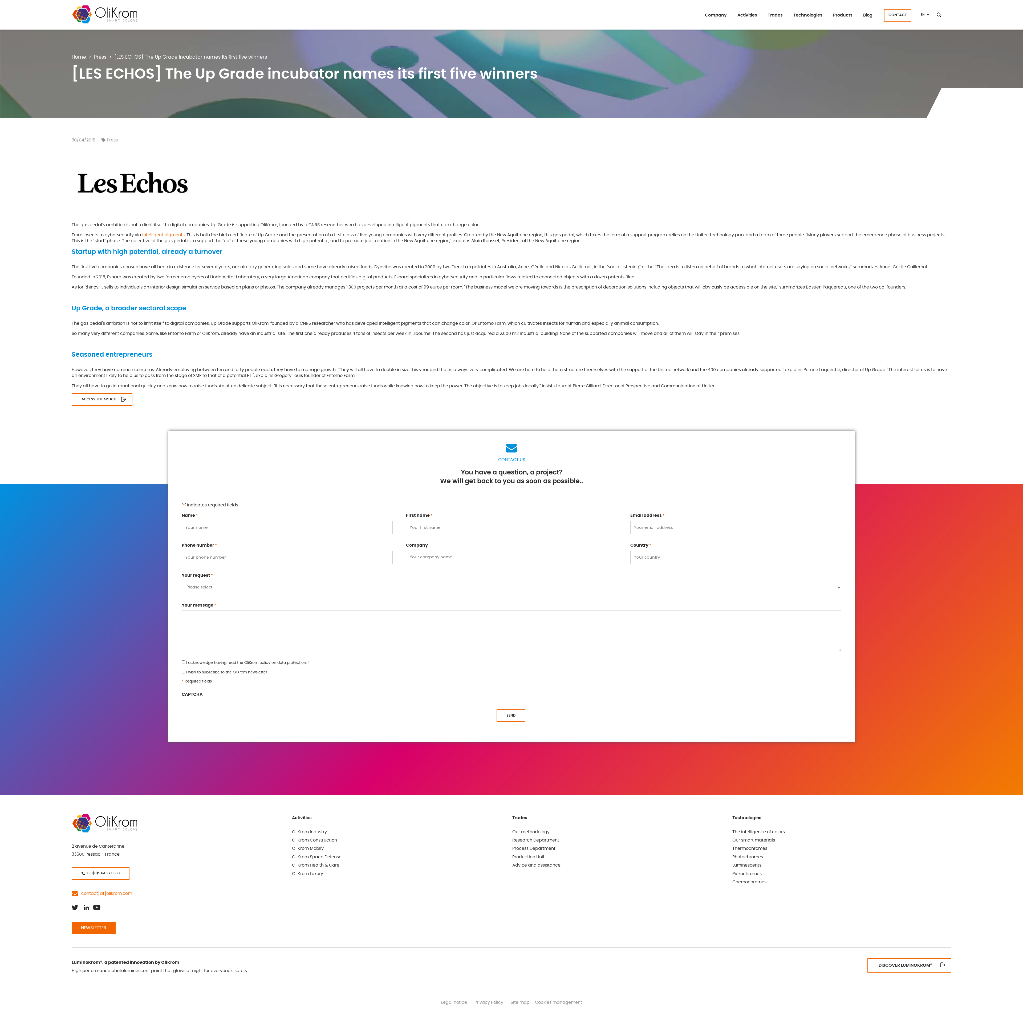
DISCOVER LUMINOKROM (905, 965)
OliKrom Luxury (307, 874)
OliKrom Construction (314, 840)
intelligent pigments (163, 235)
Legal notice (454, 1002)
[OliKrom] (104, 14)
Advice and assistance (536, 865)
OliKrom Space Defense (317, 857)
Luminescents (746, 865)
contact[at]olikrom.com (105, 893)
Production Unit (528, 857)
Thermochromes (749, 848)
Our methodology (531, 832)
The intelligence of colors (758, 832)
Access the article (99, 399)
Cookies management (558, 1002)
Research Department (535, 840)
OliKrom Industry (309, 832)
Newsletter (93, 928)
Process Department (533, 848)
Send (510, 715)
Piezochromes (747, 874)
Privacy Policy (488, 1002)
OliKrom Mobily (308, 848)
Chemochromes (749, 882)
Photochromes (747, 857)
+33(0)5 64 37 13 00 (102, 873)
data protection (291, 663)
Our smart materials (753, 840)
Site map (520, 1002)
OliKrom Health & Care (315, 865)
